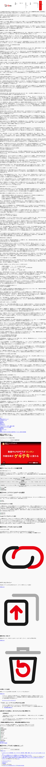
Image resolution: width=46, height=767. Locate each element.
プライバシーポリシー (6, 760)
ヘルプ (17, 756)
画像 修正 (2, 422)
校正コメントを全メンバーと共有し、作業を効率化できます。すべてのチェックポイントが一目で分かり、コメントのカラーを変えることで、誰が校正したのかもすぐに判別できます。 (23, 478)
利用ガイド (25, 5)
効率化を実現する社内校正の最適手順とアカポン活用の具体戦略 (13, 431)
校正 (1, 430)
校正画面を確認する (8, 707)
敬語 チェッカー (3, 429)
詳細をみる (2, 586)
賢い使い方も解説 (3, 742)
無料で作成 (15, 749)
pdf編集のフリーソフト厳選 (5, 427)
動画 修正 (2, 428)
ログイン (4, 758)
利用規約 (4, 763)
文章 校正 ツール (3, 420)
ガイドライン (5, 762)
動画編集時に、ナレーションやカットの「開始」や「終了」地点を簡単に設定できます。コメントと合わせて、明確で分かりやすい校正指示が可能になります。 (23, 485)
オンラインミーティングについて (9, 700)
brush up (1, 421)
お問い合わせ (23, 757)
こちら (43, 756)
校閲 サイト (2, 423)
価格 (30, 4)
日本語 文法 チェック (4, 419)
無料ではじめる (40, 5)
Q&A (21, 3)
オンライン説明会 (17, 755)
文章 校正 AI (2, 424)
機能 (15, 4)
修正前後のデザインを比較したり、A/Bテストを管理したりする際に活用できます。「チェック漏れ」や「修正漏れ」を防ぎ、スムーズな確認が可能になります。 (23, 481)
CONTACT (35, 3)
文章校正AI (2, 741)
